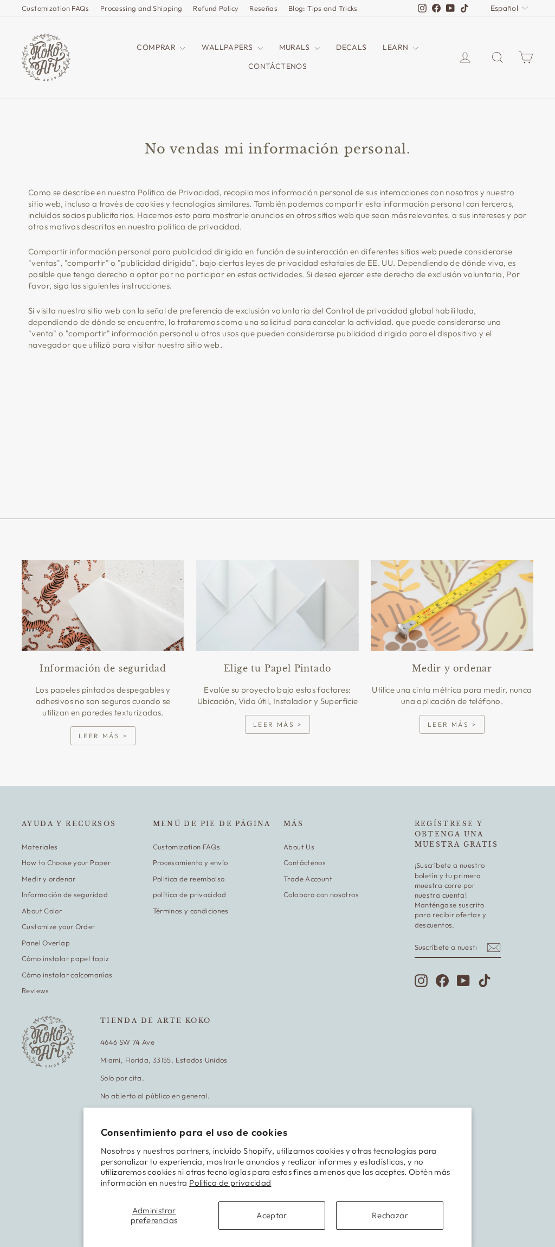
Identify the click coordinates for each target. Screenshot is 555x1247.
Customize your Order (58, 926)
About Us (298, 846)
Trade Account (307, 878)
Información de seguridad (65, 894)
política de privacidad (190, 894)
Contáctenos (304, 862)
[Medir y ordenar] (452, 605)
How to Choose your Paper (66, 862)
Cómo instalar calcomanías (67, 974)
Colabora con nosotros (321, 894)
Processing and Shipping (141, 8)
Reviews (35, 990)
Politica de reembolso (189, 878)
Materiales (40, 846)
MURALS (295, 47)
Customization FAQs (55, 8)
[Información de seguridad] (103, 605)
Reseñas (263, 8)
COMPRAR (157, 47)
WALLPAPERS (228, 47)
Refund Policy (215, 8)
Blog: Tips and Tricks (323, 8)
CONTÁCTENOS (277, 66)
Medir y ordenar (49, 878)
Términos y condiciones (191, 910)
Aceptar (271, 1215)
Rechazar (390, 1215)
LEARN (396, 47)
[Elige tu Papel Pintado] (277, 605)
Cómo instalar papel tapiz (65, 958)
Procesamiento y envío (190, 862)
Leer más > (103, 736)
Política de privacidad (230, 1183)
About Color (42, 910)
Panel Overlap (46, 942)
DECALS (351, 47)
